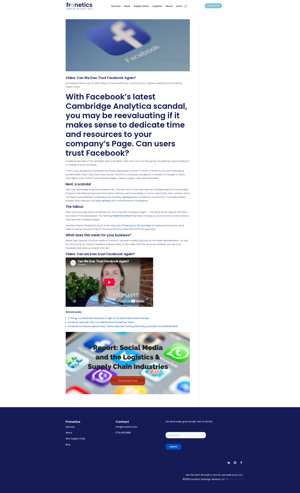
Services (116, 6)
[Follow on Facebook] (241, 462)
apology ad (108, 200)
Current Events (137, 83)
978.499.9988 (123, 432)
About (169, 6)
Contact (122, 422)
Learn (179, 6)
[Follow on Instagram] (235, 462)
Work (127, 6)
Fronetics (73, 422)
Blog (103, 83)
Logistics (157, 6)
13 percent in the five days (136, 225)
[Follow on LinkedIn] (228, 462)
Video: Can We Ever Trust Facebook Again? (101, 78)
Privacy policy (236, 479)
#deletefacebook (122, 215)
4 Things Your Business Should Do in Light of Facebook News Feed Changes (108, 318)
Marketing (161, 83)
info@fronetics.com (127, 426)
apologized (128, 197)
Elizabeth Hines (77, 83)
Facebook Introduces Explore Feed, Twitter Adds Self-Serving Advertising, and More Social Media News (123, 326)
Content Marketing (117, 83)
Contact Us (213, 5)
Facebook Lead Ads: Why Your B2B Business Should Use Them (101, 322)
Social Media (175, 83)
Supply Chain (141, 6)
